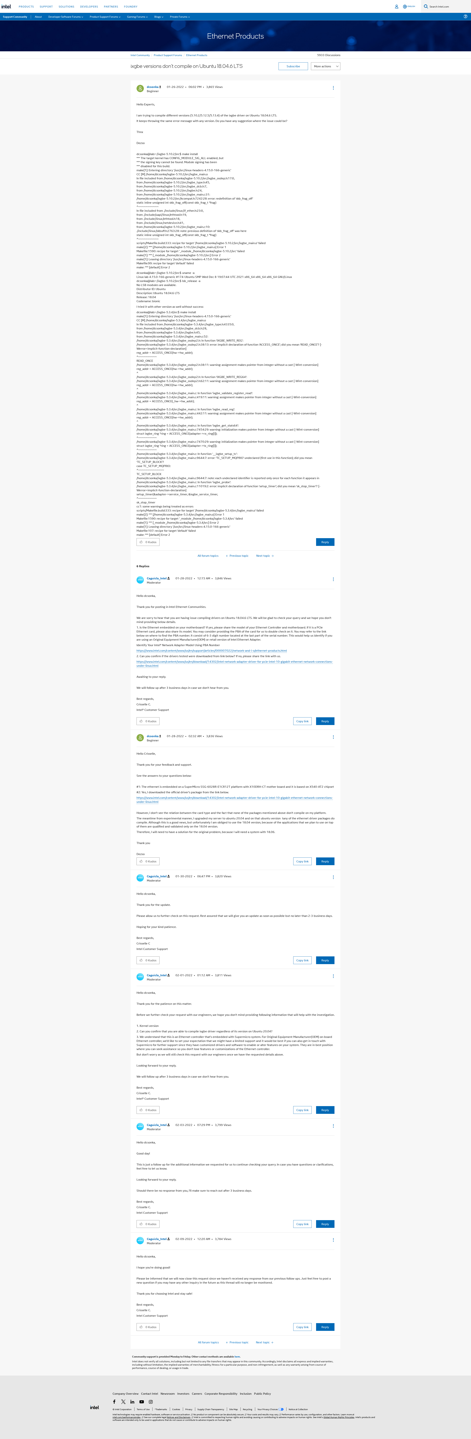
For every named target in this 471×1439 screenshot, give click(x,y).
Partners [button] (111, 6)
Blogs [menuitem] (157, 16)
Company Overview (126, 1393)
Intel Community (140, 55)
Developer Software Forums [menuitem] (64, 16)
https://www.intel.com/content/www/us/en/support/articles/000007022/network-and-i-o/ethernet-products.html (212, 650)
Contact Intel (149, 1393)
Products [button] (26, 6)
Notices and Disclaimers (178, 1417)
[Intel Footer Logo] (94, 1407)
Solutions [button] (66, 6)
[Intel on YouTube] (142, 1402)
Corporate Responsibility (221, 1393)
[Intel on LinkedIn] (132, 1402)
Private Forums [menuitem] (178, 16)
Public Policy (262, 1393)
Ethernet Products (196, 55)
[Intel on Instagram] (151, 1402)
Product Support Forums (168, 55)
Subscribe (293, 66)
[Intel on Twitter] (123, 1402)
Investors (183, 1393)
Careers (197, 1393)
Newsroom (168, 1393)
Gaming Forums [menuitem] (136, 16)
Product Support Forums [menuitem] (104, 16)
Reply (325, 542)
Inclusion (246, 1393)
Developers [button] (89, 6)
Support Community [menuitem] (15, 17)
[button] (333, 88)
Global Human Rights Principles (338, 1417)
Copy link (302, 721)
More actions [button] (322, 66)
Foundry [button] (131, 6)
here (237, 1356)
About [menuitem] (38, 16)
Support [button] (46, 6)
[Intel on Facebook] (114, 1402)
